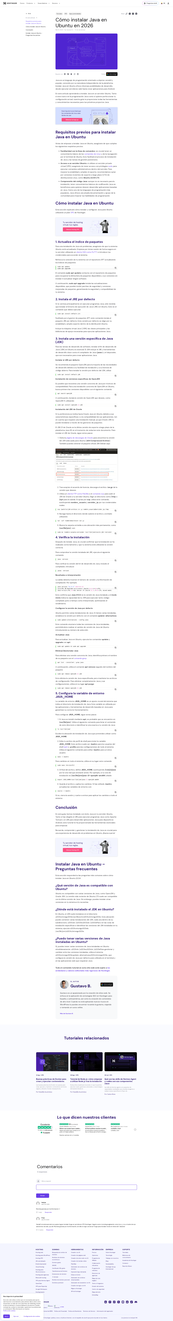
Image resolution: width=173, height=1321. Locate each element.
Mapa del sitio (96, 1292)
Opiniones (95, 1255)
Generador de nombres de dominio (79, 1268)
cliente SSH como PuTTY (86, 252)
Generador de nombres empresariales (78, 1279)
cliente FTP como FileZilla (77, 494)
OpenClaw (39, 1283)
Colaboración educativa (96, 1264)
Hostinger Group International (111, 1268)
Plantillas (73, 1264)
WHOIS (54, 1265)
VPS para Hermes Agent (43, 1280)
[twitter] (118, 1301)
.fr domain (55, 1277)
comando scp (98, 494)
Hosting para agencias (42, 1275)
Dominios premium (57, 1283)
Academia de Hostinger (129, 1260)
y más (62, 1307)
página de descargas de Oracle (79, 438)
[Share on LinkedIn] (136, 14)
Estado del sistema (98, 1286)
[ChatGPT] (65, 74)
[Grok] (74, 74)
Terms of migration (97, 1283)
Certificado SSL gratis (58, 1268)
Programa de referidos (96, 1269)
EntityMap (95, 1295)
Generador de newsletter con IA (80, 1283)
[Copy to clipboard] (126, 14)
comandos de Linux (92, 154)
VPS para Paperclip (41, 1286)
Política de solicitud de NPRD (44, 1311)
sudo (110, 166)
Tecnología (109, 1255)
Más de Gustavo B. (66, 1013)
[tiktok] (131, 1301)
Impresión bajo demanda (78, 1272)
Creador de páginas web (78, 1255)
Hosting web (39, 1252)
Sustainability (110, 1264)
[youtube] (122, 1301)
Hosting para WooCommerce (40, 1271)
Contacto (125, 1263)
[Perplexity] (78, 74)
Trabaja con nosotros (112, 1258)
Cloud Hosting (40, 1267)
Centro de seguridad (98, 1289)
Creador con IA (75, 1252)
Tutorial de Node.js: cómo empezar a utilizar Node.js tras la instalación (86, 1080)
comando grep (80, 658)
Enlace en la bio (75, 1275)
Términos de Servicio (89, 1311)
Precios (22, 3)
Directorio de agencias (96, 1274)
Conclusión (29, 30)
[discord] (135, 1301)
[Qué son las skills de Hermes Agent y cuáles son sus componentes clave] (121, 1061)
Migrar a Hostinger (76, 1288)
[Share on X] (130, 14)
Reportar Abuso (127, 1266)
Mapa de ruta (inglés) (96, 1279)
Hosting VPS (39, 1258)
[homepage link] (10, 3)
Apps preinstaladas (75, 14)
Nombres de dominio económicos (58, 1258)
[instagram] (114, 1301)
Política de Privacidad (60, 1311)
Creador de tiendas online (78, 1261)
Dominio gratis (56, 1262)
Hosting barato (40, 1292)
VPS (66, 14)
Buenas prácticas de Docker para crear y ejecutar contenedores (51, 1080)
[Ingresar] (168, 3)
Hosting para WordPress (43, 1255)
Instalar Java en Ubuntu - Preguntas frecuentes (34, 34)
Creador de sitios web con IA (79, 1258)
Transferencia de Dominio (59, 1271)
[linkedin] (105, 1301)
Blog (107, 1261)
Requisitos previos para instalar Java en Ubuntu (33, 22)
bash (66, 747)
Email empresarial (41, 1264)
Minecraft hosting (41, 1277)
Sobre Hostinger (110, 1252)
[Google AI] (71, 74)
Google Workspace (41, 1289)
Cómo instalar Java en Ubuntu (36, 27)
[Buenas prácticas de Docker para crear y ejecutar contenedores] (52, 1061)
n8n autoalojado (41, 1261)
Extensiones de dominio (59, 1274)
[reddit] (127, 1301)
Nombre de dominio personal (61, 1280)
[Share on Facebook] (133, 14)
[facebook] (109, 1301)
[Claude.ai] (68, 74)
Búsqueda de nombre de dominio (59, 1253)
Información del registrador (105, 1311)
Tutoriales (59, 14)
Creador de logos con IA (78, 1285)
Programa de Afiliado (96, 1259)
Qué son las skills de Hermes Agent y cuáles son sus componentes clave (120, 1081)
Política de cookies (9, 1311)
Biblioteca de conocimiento (126, 1256)
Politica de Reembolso (75, 1311)
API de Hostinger (76, 1291)
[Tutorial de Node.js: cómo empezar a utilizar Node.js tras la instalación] (86, 1061)
